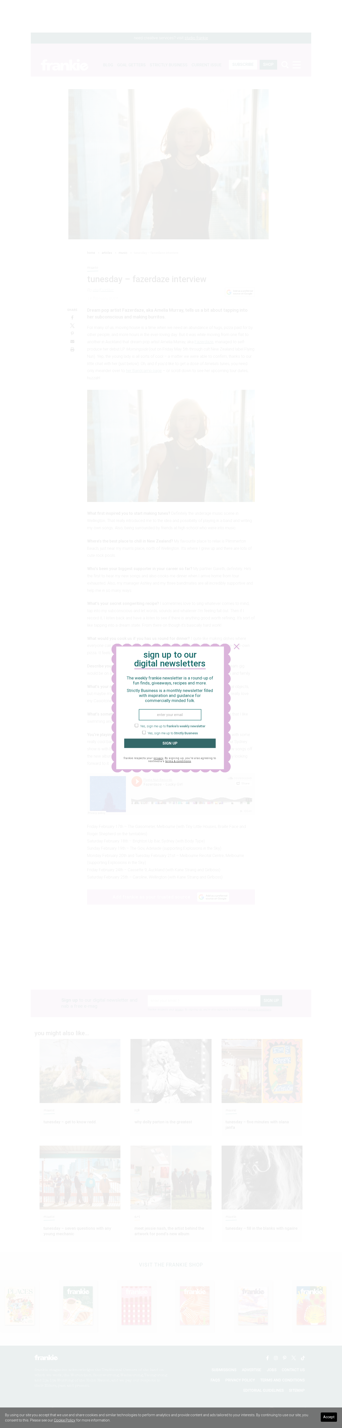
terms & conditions (178, 761)
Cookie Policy (64, 1420)
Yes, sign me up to (172, 726)
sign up (170, 743)
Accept (328, 1417)
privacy (158, 758)
